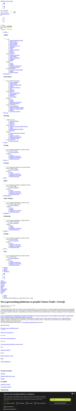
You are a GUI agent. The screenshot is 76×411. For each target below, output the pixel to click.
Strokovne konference (15, 57)
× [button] (74, 393)
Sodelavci (12, 122)
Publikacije (12, 59)
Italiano (5, 270)
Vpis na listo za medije (15, 111)
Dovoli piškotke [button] (60, 399)
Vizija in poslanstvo (14, 82)
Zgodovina (12, 47)
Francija (5, 160)
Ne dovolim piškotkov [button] (60, 403)
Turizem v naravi (9, 355)
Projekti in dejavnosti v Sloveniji (17, 133)
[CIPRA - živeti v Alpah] (7, 1)
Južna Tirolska (7, 195)
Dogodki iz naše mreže (15, 156)
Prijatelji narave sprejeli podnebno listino (8, 338)
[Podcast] (4, 6)
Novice (11, 63)
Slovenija (6, 112)
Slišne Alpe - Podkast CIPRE (16, 108)
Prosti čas (3, 355)
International (6, 73)
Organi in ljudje (13, 44)
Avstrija (5, 142)
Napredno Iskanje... (5, 13)
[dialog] (38, 401)
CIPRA (5, 32)
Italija (5, 177)
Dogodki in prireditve (15, 135)
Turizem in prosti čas (5, 350)
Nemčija (5, 231)
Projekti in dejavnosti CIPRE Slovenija (19, 126)
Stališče (11, 60)
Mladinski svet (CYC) (15, 45)
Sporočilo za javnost (5, 384)
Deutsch (5, 267)
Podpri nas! (12, 52)
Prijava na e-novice (14, 141)
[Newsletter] (4, 4)
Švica (5, 248)
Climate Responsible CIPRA (16, 40)
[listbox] (72, 393)
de (4, 17)
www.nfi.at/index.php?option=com (30, 322)
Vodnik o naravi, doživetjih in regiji (7, 332)
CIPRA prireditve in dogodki (16, 129)
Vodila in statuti (13, 41)
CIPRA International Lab (15, 85)
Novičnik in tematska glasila (16, 69)
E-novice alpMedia (14, 106)
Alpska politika (13, 56)
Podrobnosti (6, 400)
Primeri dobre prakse (14, 67)
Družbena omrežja (14, 72)
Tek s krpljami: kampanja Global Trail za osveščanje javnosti (12, 344)
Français (5, 268)
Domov (5, 295)
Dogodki (12, 64)
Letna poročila (13, 96)
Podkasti (12, 71)
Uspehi (11, 48)
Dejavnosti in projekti (15, 92)
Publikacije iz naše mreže (15, 65)
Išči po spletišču (4, 10)
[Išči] (14, 12)
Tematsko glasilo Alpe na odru (17, 107)
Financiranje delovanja (15, 87)
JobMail (11, 110)
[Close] (4, 38)
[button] (26, 409)
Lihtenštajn (6, 213)
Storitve (11, 127)
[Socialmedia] (4, 8)
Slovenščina (6, 271)
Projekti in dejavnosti (14, 55)
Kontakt (11, 51)
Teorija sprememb (14, 43)
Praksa (11, 89)
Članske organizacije (14, 49)
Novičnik (3, 373)
